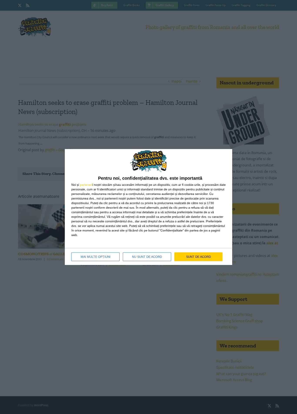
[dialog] (148, 207)
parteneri (86, 184)
